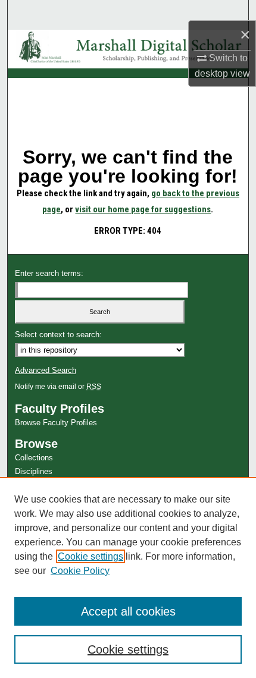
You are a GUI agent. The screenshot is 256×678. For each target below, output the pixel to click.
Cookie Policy (80, 571)
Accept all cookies (128, 611)
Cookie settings (90, 556)
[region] (128, 577)
